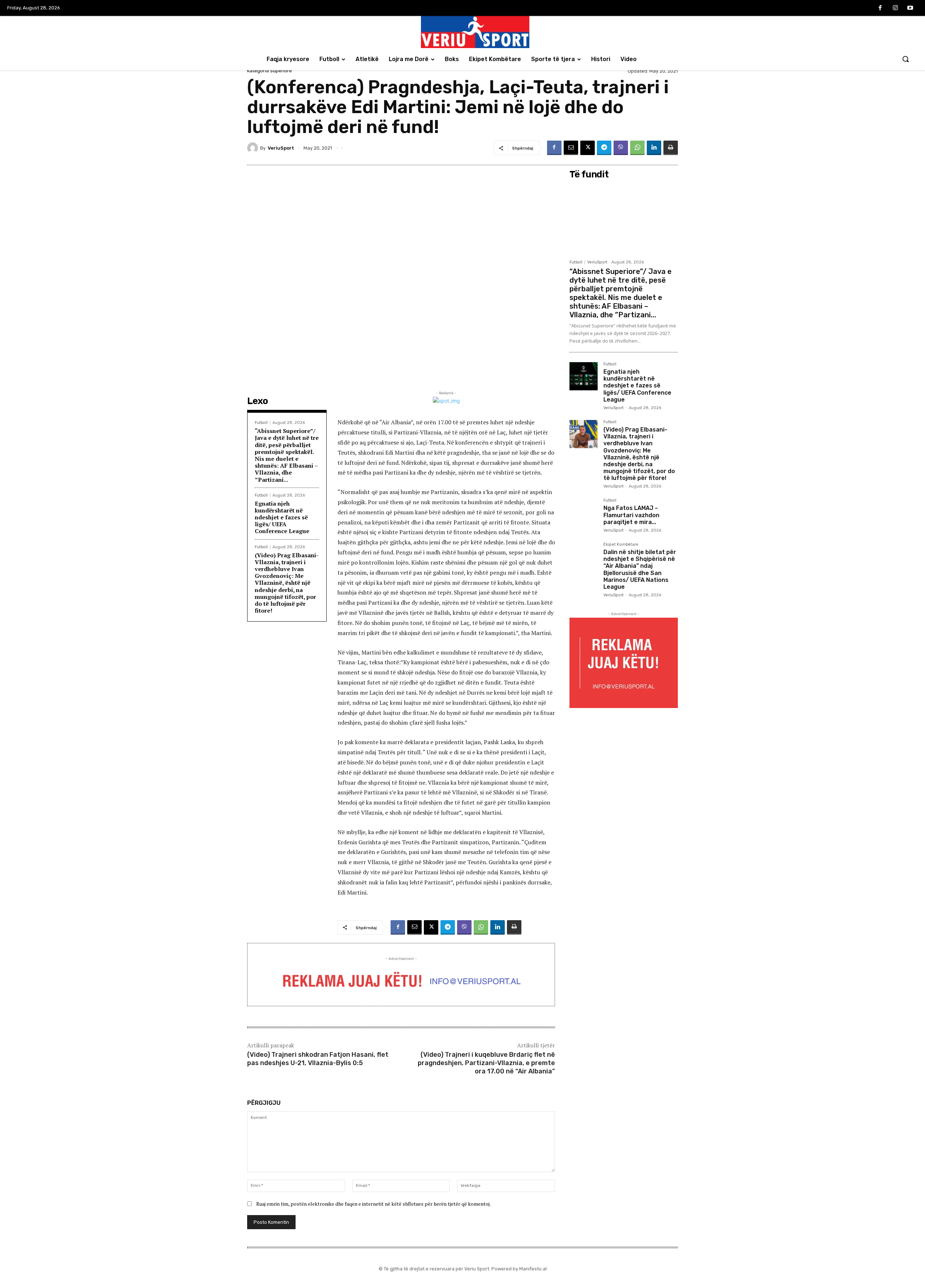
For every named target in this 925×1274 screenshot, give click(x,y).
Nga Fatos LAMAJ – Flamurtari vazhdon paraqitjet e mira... (631, 515)
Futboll (261, 423)
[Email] (571, 148)
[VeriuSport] (253, 147)
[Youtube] (910, 8)
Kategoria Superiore (269, 70)
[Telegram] (604, 148)
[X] (587, 148)
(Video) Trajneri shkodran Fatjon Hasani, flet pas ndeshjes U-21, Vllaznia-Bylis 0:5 (317, 1059)
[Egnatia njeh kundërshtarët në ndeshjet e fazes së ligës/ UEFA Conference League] (583, 376)
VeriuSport (281, 148)
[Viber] (621, 148)
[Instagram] (895, 8)
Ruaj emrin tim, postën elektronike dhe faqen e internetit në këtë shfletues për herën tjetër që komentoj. (373, 1203)
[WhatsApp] (637, 148)
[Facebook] (880, 8)
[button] (905, 59)
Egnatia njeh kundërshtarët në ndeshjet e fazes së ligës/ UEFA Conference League (282, 517)
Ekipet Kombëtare (620, 544)
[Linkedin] (654, 148)
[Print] (670, 148)
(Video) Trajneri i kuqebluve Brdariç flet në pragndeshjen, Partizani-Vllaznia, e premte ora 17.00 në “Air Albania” (486, 1063)
